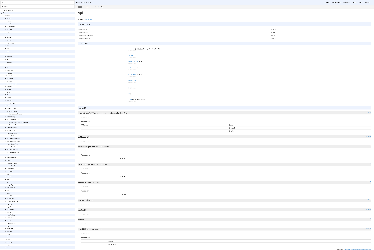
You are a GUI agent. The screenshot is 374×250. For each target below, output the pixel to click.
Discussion (10, 155)
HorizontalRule (11, 188)
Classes (327, 3)
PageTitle (9, 207)
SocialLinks (10, 54)
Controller (7, 239)
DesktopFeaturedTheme (13, 141)
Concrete (5, 13)
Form (8, 182)
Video (8, 234)
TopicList (9, 231)
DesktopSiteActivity (12, 149)
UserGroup (10, 70)
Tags (8, 226)
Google (9, 89)
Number (9, 40)
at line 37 (369, 112)
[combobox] (37, 6)
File (8, 179)
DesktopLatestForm (12, 144)
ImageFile (9, 37)
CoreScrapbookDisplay (13, 125)
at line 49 (369, 146)
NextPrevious (10, 198)
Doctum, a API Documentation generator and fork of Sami (357, 249)
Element (9, 248)
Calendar (9, 24)
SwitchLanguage (11, 223)
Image (8, 193)
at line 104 (368, 228)
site (129, 93)
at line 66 (369, 199)
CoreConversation (12, 111)
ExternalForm (10, 171)
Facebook (9, 87)
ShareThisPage (11, 215)
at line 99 (369, 219)
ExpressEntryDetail (12, 163)
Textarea (9, 62)
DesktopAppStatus (12, 133)
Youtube (9, 237)
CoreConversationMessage (14, 114)
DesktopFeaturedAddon (13, 138)
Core (92, 7)
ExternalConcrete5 (12, 84)
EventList (9, 160)
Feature (9, 177)
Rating (8, 46)
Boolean (9, 21)
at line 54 (369, 164)
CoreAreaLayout (11, 108)
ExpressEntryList (11, 166)
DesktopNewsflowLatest (13, 147)
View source (88, 19)
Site (8, 51)
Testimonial (10, 229)
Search (9, 212)
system (130, 87)
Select (8, 48)
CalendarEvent (11, 26)
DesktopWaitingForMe (13, 152)
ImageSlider (10, 196)
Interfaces (346, 3)
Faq (8, 174)
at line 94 (369, 209)
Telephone (9, 57)
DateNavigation (11, 130)
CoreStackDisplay (12, 128)
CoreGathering (11, 117)
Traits (354, 3)
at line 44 (369, 136)
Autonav (9, 97)
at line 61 (369, 181)
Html (8, 190)
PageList (9, 204)
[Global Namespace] (8, 10)
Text (8, 59)
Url (7, 67)
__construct (131, 49)
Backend (9, 242)
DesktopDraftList (11, 136)
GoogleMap (10, 185)
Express (9, 35)
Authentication (9, 76)
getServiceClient (133, 61)
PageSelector (10, 43)
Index (360, 3)
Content (9, 106)
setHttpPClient (132, 74)
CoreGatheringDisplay (13, 119)
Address (9, 18)
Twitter (8, 92)
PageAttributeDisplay (13, 201)
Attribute (7, 16)
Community (10, 78)
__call (130, 99)
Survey (9, 220)
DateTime (9, 29)
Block (6, 95)
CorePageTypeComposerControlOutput (17, 122)
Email (8, 32)
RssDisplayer (10, 209)
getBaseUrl (131, 55)
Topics (8, 65)
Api (98, 7)
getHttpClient (132, 81)
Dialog (8, 245)
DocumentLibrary (11, 158)
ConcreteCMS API (83, 2)
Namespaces (336, 3)
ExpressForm (10, 168)
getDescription (132, 68)
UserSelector (10, 73)
